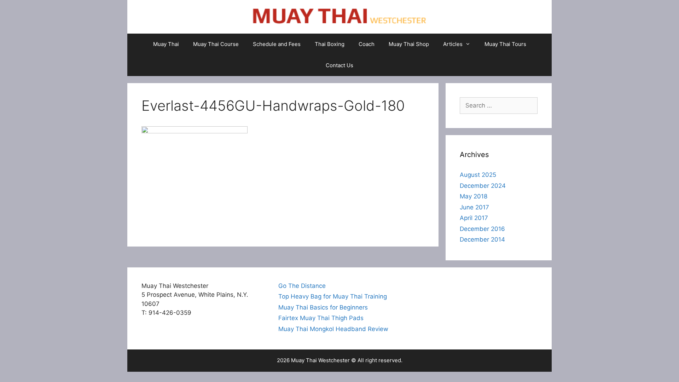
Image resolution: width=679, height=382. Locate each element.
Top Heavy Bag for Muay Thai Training (332, 296)
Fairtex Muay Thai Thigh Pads (321, 318)
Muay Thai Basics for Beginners (323, 307)
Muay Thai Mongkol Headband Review (333, 328)
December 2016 (482, 228)
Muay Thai (166, 44)
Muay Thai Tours (505, 44)
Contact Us (339, 65)
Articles (453, 44)
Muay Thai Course (216, 44)
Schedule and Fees (277, 44)
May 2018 (473, 196)
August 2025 (478, 174)
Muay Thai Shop (409, 44)
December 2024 (483, 185)
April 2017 (474, 217)
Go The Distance (302, 285)
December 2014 (482, 239)
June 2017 (474, 207)
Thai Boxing (329, 44)
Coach (367, 44)
